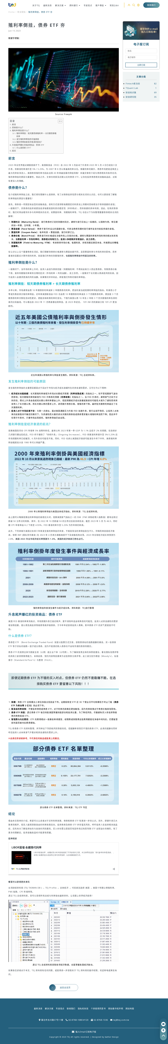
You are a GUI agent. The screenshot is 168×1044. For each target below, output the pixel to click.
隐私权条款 (83, 1008)
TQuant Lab (141, 88)
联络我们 (151, 5)
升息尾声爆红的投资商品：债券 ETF (28, 145)
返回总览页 (65, 987)
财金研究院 (141, 97)
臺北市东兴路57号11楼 (51, 1020)
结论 (14, 150)
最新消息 (38, 1008)
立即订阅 (141, 65)
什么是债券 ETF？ (24, 148)
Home (11, 12)
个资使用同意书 (98, 1008)
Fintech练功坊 (141, 83)
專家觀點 (21, 12)
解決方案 (49, 1008)
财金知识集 (141, 92)
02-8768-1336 (100, 1020)
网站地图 (130, 1008)
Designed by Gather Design (105, 1037)
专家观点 (60, 1008)
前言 (14, 124)
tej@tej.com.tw (121, 1020)
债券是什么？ (18, 127)
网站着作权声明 (115, 1008)
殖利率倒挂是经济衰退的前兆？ (29, 142)
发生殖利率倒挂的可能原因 (27, 139)
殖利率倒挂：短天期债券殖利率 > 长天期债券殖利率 (36, 134)
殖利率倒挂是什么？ (21, 130)
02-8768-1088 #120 (78, 1020)
